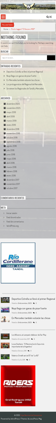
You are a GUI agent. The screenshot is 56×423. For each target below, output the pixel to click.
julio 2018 (10, 150)
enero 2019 (11, 125)
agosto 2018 (12, 146)
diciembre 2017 (13, 179)
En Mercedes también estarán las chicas (23, 80)
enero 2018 (11, 175)
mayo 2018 (11, 158)
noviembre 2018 (13, 133)
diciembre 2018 (13, 129)
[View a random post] (50, 16)
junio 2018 (11, 154)
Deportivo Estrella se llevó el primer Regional (25, 71)
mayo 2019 (11, 112)
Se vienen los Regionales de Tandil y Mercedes (25, 88)
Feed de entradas (14, 217)
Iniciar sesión (12, 213)
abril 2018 (11, 163)
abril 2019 (11, 116)
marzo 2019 (11, 120)
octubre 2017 (12, 188)
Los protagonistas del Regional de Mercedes (24, 84)
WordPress (15, 418)
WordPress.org (12, 225)
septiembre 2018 (13, 141)
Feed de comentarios (15, 221)
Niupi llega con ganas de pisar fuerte (21, 75)
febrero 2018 (12, 171)
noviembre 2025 (13, 108)
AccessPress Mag (35, 418)
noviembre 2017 (13, 184)
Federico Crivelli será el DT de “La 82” (25, 355)
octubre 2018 (12, 137)
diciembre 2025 (13, 103)
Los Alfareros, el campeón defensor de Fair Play (29, 335)
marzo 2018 (11, 167)
